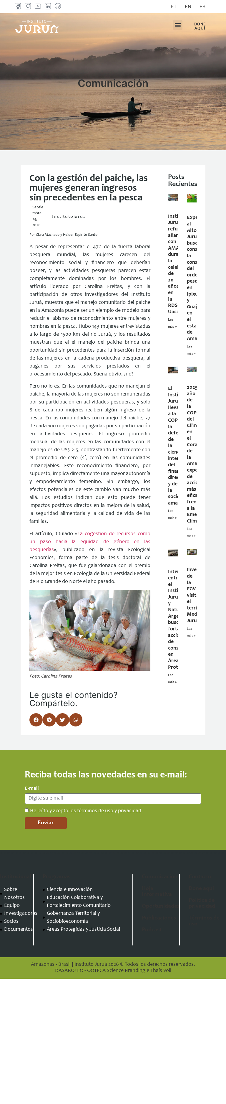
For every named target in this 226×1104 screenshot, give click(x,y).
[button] (177, 25)
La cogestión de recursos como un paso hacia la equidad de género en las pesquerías (89, 542)
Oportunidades (161, 906)
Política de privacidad (202, 903)
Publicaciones (159, 918)
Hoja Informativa (157, 892)
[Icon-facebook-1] (18, 6)
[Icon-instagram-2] (28, 6)
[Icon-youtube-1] (38, 6)
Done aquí (201, 889)
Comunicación (159, 877)
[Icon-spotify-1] (58, 6)
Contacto (200, 877)
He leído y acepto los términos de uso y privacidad (85, 810)
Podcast (152, 930)
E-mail (32, 788)
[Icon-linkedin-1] (48, 6)
